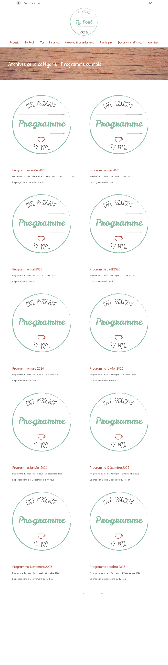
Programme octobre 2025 (107, 566)
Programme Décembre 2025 (109, 467)
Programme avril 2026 (105, 269)
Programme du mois (41, 176)
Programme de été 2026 (28, 170)
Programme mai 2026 (27, 269)
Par (57, 176)
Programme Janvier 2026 (29, 467)
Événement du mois (21, 176)
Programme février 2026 (106, 368)
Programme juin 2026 (104, 170)
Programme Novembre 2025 (32, 566)
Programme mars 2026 (28, 368)
